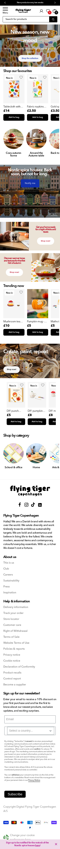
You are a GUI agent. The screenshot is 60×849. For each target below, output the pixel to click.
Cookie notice (11, 661)
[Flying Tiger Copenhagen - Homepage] (23, 10)
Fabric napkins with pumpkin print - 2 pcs (35, 106)
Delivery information (15, 607)
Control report (12, 678)
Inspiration (9, 592)
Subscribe (15, 794)
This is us (8, 563)
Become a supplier (14, 684)
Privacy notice (11, 655)
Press (6, 586)
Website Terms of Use (16, 643)
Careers (8, 574)
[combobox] (30, 731)
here (37, 846)
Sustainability (11, 580)
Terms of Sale (11, 637)
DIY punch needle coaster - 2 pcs (16, 411)
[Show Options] (51, 730)
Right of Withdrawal (15, 631)
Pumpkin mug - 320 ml (35, 321)
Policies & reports (14, 649)
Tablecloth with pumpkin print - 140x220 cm (12, 106)
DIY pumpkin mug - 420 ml (35, 411)
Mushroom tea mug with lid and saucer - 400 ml (12, 321)
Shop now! (45, 241)
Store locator (11, 619)
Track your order (13, 613)
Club (6, 569)
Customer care (12, 625)
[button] (5, 11)
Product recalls (12, 672)
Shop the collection (30, 58)
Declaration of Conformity (19, 667)
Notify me (30, 183)
